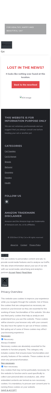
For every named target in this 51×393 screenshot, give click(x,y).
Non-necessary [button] (8, 363)
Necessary (8, 339)
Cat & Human (10, 156)
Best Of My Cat (21, 15)
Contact (24, 245)
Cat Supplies (10, 151)
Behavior (8, 167)
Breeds (8, 162)
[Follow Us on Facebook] (7, 202)
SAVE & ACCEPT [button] (9, 390)
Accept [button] (12, 272)
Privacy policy (35, 245)
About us (14, 245)
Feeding (8, 177)
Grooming (9, 172)
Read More (27, 272)
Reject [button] (19, 272)
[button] (3, 52)
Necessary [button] (6, 336)
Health (8, 183)
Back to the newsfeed (25, 84)
